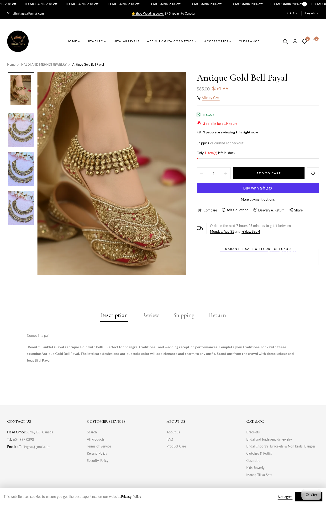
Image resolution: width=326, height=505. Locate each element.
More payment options (258, 199)
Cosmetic (253, 460)
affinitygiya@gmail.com (28, 13)
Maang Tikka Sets (259, 475)
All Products (96, 439)
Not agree (285, 497)
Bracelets (253, 432)
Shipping (203, 143)
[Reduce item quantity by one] (201, 173)
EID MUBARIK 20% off (40, 4)
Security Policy (97, 460)
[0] (304, 42)
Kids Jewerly (255, 468)
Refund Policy (97, 453)
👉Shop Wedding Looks (148, 13)
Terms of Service (99, 446)
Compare (210, 210)
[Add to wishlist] (313, 173)
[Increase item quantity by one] (225, 173)
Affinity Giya (211, 98)
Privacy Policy (131, 496)
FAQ (170, 439)
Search (92, 432)
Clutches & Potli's (259, 453)
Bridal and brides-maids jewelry (269, 439)
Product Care (176, 446)
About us (173, 432)
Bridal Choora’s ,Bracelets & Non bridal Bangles (280, 446)
